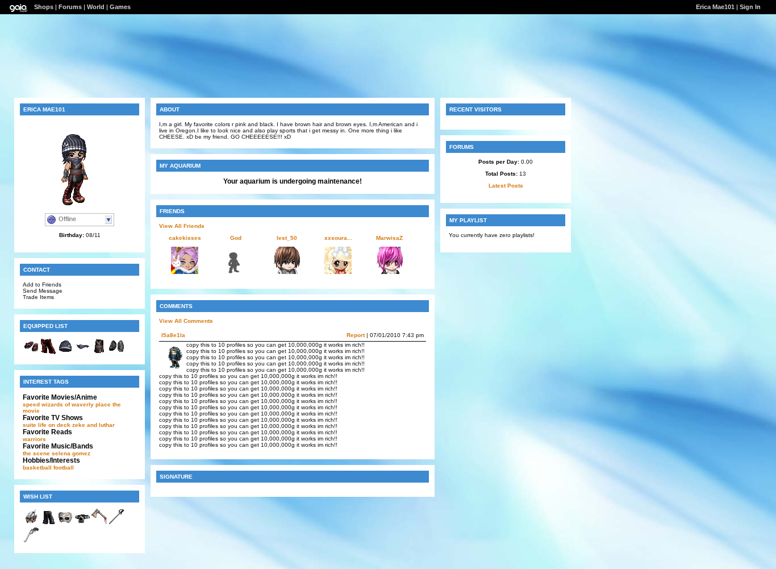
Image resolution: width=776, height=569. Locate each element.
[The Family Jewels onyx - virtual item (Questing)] (82, 523)
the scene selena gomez (56, 453)
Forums (70, 6)
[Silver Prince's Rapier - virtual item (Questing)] (116, 523)
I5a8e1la (173, 335)
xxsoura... (338, 238)
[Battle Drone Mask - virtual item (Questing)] (31, 523)
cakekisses (185, 238)
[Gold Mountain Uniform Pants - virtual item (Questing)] (48, 523)
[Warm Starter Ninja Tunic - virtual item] (99, 353)
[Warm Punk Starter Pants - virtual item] (48, 353)
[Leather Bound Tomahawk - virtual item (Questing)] (99, 523)
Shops (43, 6)
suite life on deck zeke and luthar (69, 425)
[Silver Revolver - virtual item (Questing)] (31, 541)
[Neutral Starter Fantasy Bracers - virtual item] (116, 353)
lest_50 (287, 238)
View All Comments (186, 321)
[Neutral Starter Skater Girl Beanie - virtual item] (65, 353)
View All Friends (182, 226)
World (96, 6)
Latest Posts (506, 185)
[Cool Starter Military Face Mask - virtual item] (82, 353)
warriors (34, 439)
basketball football (48, 467)
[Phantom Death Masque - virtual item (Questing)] (65, 523)
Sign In (750, 6)
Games (120, 6)
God (235, 238)
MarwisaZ (389, 238)
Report (356, 335)
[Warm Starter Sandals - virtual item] (31, 353)
